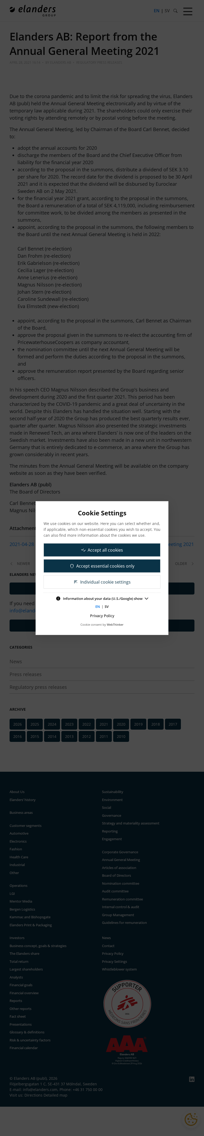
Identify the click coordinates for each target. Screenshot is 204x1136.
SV (107, 606)
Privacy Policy (102, 615)
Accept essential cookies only (105, 566)
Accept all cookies (105, 550)
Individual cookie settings (105, 582)
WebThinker (115, 624)
